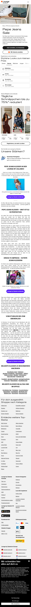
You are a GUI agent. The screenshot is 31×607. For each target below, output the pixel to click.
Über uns (3, 481)
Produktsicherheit (5, 503)
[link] (15, 69)
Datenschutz (4, 486)
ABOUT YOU (4, 533)
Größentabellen (5, 525)
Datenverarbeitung (5, 489)
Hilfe (2, 522)
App (17, 503)
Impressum (3, 484)
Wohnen (18, 487)
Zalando (3, 531)
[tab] (3, 63)
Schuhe (17, 482)
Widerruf (3, 495)
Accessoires (18, 485)
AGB (2, 492)
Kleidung (18, 479)
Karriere (3, 497)
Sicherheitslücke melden (7, 500)
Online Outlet (19, 493)
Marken (17, 496)
